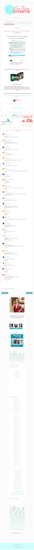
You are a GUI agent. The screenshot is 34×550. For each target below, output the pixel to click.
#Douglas (12, 354)
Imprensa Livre (14, 527)
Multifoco (20, 528)
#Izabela (22, 359)
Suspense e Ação (15, 457)
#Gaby (18, 356)
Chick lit (15, 404)
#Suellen (13, 361)
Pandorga (21, 514)
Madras (11, 528)
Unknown (6, 152)
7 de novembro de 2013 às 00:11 (7, 180)
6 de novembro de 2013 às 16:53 (7, 153)
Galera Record (13, 512)
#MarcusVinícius (19, 360)
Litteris (23, 527)
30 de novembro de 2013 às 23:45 (7, 275)
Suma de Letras (13, 511)
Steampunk (15, 455)
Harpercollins (11, 524)
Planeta (18, 512)
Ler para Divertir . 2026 (17, 544)
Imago (15, 522)
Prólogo (18, 529)
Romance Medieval (15, 449)
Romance (15, 445)
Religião (15, 443)
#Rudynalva (21, 361)
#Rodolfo (17, 353)
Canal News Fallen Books (8, 179)
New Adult (15, 435)
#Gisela (11, 353)
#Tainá (18, 355)
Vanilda (5, 197)
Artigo (17, 485)
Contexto (17, 519)
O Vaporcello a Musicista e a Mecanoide (17, 494)
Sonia (5, 235)
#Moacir (10, 361)
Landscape (18, 527)
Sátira (16, 459)
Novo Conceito (19, 507)
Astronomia (15, 398)
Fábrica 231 (11, 515)
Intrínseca (22, 513)
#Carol (10, 355)
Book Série (15, 402)
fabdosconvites (7, 185)
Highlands (11, 527)
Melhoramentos (19, 522)
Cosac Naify (18, 523)
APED (10, 523)
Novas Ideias (23, 528)
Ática (23, 522)
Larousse (21, 527)
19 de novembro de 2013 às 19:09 (7, 251)
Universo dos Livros (21, 511)
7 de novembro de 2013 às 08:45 (7, 186)
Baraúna (11, 518)
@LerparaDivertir (26, 86)
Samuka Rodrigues (7, 163)
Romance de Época (15, 451)
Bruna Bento (6, 274)
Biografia (15, 400)
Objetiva (19, 518)
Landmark (15, 518)
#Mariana (19, 361)
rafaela (5, 229)
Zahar (14, 519)
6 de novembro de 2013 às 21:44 (7, 169)
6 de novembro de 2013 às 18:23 (7, 158)
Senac (23, 529)
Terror (15, 461)
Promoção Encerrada (16, 470)
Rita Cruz (6, 203)
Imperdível (16, 373)
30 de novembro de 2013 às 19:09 (7, 269)
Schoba (20, 529)
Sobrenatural (15, 453)
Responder (5, 150)
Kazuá (22, 524)
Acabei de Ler (16, 476)
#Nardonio (22, 353)
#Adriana (17, 354)
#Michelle (11, 360)
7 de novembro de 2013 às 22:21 (7, 211)
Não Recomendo (17, 376)
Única (15, 515)
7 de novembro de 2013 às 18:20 (7, 198)
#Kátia (23, 360)
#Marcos (22, 354)
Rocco (11, 509)
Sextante (12, 514)
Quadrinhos (15, 441)
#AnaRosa (14, 360)
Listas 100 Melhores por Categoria (17, 491)
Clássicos (15, 406)
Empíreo (22, 523)
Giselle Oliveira (7, 268)
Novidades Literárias (17, 482)
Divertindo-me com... (17, 488)
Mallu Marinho (7, 223)
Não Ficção (15, 437)
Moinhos (13, 528)
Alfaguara (14, 517)
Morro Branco (16, 528)
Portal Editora (15, 529)
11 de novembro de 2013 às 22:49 (7, 236)
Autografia (14, 523)
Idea (13, 522)
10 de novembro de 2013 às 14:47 (7, 230)
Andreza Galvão (7, 256)
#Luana (22, 356)
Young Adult (15, 465)
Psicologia (15, 439)
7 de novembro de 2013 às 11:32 (7, 192)
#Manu (10, 356)
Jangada (19, 524)
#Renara (14, 356)
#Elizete (19, 359)
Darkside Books (19, 515)
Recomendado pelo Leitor (16, 479)
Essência (17, 513)
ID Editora (15, 524)
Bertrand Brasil (12, 513)
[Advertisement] (17, 387)
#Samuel (14, 355)
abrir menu (17, 17)
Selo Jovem (21, 517)
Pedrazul (18, 517)
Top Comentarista (16, 473)
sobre (12, 325)
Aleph (22, 512)
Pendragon (11, 529)
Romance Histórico (15, 447)
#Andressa (21, 355)
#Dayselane (16, 361)
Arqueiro (11, 507)
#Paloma (15, 359)
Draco (23, 515)
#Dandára (12, 359)
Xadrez (16, 463)
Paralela (17, 514)
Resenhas (17, 318)
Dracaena (21, 519)
